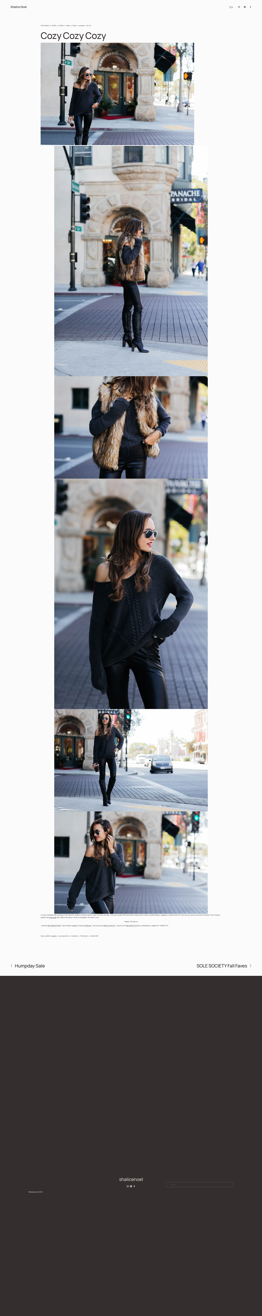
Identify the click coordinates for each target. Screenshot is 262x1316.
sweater (82, 25)
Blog (231, 7)
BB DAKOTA (131, 926)
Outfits (61, 25)
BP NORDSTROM (54, 926)
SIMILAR (88, 926)
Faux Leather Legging (48, 936)
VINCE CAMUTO (109, 926)
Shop (68, 25)
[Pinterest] (245, 7)
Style (74, 25)
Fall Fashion (45, 25)
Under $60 (94, 936)
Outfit (54, 25)
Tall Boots (84, 936)
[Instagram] (239, 7)
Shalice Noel (18, 7)
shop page (52, 917)
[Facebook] (251, 7)
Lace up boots (64, 936)
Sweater (74, 936)
